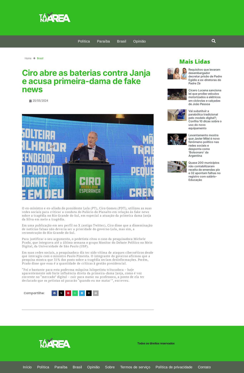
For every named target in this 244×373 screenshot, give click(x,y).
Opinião (139, 41)
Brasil (121, 41)
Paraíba (103, 41)
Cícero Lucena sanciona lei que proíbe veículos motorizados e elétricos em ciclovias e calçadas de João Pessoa (204, 97)
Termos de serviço (135, 367)
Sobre (110, 367)
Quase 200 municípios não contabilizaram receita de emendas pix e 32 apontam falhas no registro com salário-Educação (204, 171)
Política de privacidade (174, 367)
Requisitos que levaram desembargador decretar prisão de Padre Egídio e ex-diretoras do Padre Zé (205, 76)
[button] (214, 41)
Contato (204, 367)
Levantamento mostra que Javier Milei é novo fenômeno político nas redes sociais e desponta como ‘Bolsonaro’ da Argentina (204, 145)
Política (84, 41)
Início (27, 367)
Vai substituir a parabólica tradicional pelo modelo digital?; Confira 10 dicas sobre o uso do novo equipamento (205, 119)
